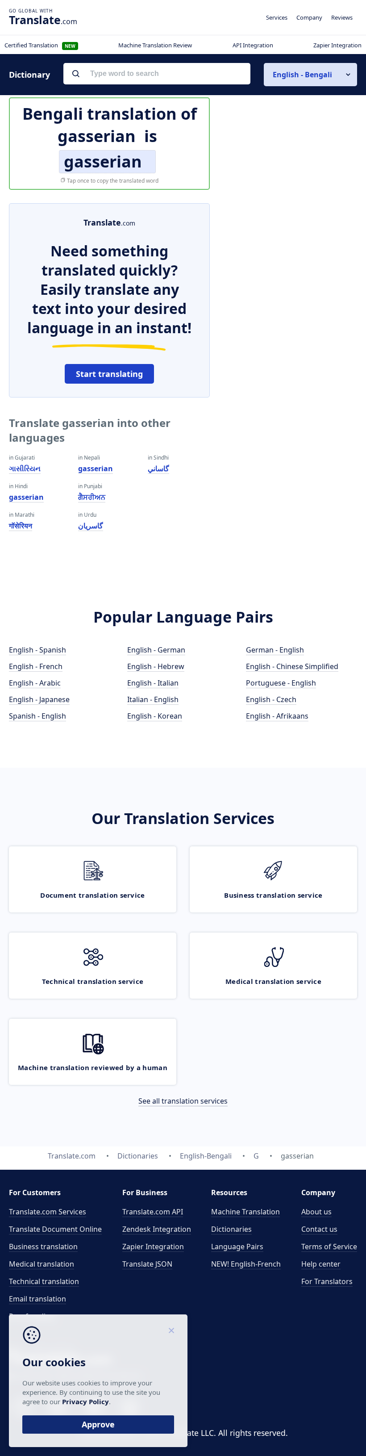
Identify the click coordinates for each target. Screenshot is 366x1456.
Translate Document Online (55, 1229)
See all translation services (183, 1101)
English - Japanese (39, 699)
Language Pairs (237, 1246)
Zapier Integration (337, 45)
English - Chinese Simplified (292, 666)
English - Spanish (37, 650)
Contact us (319, 1229)
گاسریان (90, 526)
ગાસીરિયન (25, 468)
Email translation (37, 1299)
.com (43, 19)
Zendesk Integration (156, 1229)
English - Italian (153, 683)
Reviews (342, 17)
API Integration (253, 45)
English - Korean (154, 716)
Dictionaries (231, 1229)
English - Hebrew (155, 666)
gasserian (26, 497)
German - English (275, 650)
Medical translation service (273, 981)
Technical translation (44, 1281)
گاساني (158, 468)
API (152, 1212)
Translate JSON (147, 1264)
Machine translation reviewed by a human (92, 1067)
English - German (156, 650)
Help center (321, 1264)
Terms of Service (329, 1246)
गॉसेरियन (20, 526)
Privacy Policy (85, 1401)
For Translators (327, 1281)
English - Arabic (35, 683)
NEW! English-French (246, 1264)
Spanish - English (37, 716)
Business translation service (273, 895)
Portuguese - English (281, 683)
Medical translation (41, 1264)
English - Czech (271, 699)
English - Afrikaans (277, 716)
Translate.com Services (47, 1212)
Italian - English (153, 699)
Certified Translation (39, 45)
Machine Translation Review (155, 45)
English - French (35, 666)
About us (316, 1212)
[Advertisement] (290, 259)
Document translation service (92, 895)
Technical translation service (93, 981)
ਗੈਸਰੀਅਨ (91, 497)
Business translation (43, 1246)
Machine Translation (245, 1212)
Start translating (109, 373)
